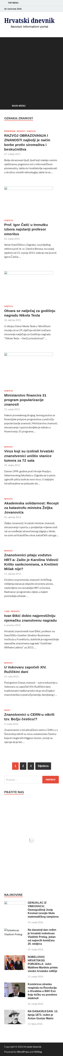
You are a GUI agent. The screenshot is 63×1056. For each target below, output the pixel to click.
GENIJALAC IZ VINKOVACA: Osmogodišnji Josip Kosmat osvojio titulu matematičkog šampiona (43, 909)
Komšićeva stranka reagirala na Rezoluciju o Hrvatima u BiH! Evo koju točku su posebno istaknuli (42, 991)
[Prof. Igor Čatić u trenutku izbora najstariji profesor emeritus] (31, 202)
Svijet (7, 710)
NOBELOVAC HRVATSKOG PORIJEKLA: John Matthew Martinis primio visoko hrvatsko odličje (43, 963)
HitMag (38, 1051)
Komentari (9, 131)
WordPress (23, 1051)
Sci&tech (31, 131)
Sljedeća (43, 766)
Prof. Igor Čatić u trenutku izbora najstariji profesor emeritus (26, 229)
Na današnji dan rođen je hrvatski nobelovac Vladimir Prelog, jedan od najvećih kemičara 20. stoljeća (42, 936)
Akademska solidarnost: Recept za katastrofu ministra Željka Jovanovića (31, 507)
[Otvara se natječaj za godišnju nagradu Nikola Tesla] (31, 286)
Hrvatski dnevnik (32, 1046)
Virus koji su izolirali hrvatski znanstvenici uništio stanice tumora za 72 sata (29, 455)
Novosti (21, 131)
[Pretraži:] (31, 779)
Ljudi (6, 611)
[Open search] (54, 106)
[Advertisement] (31, 68)
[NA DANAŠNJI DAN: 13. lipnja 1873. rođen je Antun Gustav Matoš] (14, 1011)
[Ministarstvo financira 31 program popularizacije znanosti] (31, 370)
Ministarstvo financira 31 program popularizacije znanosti (25, 399)
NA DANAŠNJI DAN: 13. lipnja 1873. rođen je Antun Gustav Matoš (43, 1015)
